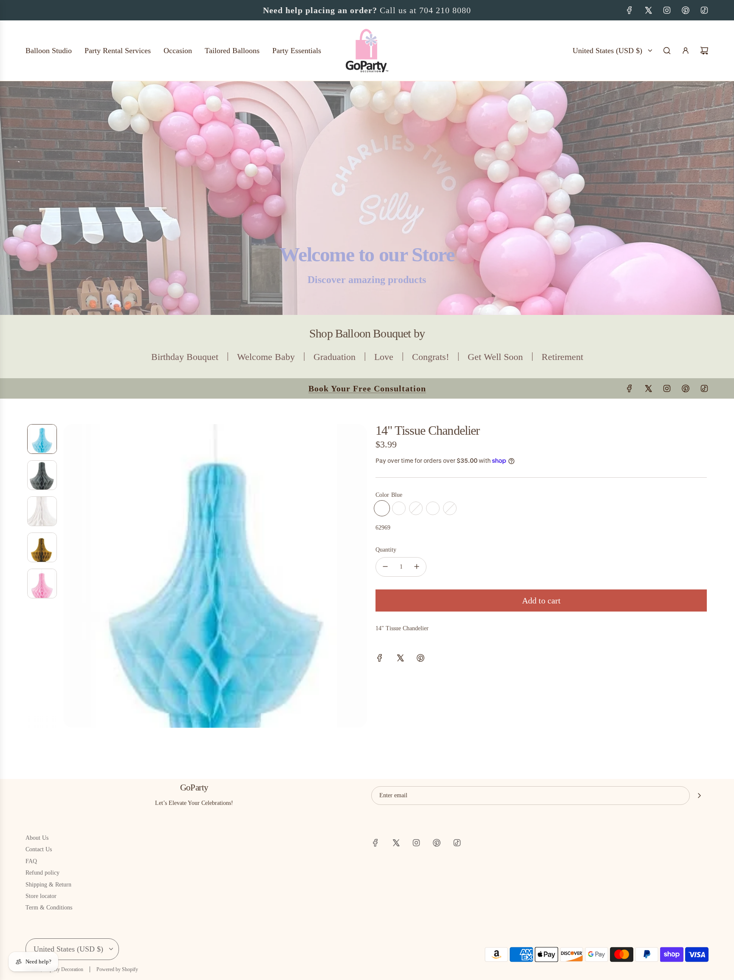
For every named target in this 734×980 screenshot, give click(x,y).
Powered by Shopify (117, 969)
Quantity (385, 550)
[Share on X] (400, 659)
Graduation (334, 356)
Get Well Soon (495, 356)
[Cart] (704, 50)
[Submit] (699, 795)
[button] (70, 576)
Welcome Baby (266, 356)
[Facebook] (629, 10)
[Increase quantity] (416, 566)
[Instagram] (667, 10)
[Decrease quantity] (385, 566)
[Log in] (685, 50)
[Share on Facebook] (379, 659)
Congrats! (430, 356)
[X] (648, 10)
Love (383, 356)
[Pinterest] (685, 10)
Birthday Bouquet (184, 356)
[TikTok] (704, 10)
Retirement (562, 356)
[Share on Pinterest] (420, 659)
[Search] (667, 50)
